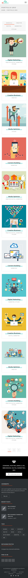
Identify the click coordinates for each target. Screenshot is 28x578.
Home (3, 10)
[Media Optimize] (14, 113)
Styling (14, 64)
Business (5, 529)
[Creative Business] (14, 79)
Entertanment (6, 534)
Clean (12, 529)
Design (12, 532)
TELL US (5, 496)
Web (4, 537)
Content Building (14, 163)
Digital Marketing (14, 60)
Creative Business (14, 95)
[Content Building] (14, 146)
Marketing (19, 62)
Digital (13, 62)
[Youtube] (15, 575)
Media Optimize (14, 129)
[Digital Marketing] (14, 44)
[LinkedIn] (18, 575)
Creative (8, 62)
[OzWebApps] (5, 2)
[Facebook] (11, 575)
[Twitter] (13, 575)
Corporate (20, 529)
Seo (24, 534)
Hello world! (12, 506)
